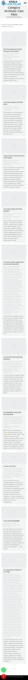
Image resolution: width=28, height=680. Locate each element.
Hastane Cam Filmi (17, 290)
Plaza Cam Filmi (14, 621)
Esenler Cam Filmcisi (17, 599)
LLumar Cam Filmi (10, 466)
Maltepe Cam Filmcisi (8, 618)
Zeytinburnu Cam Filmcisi (17, 633)
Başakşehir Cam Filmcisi (13, 582)
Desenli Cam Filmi (10, 283)
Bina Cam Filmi (11, 274)
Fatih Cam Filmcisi (17, 602)
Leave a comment (8, 58)
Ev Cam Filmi (19, 285)
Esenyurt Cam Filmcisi (9, 601)
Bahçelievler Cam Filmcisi (13, 271)
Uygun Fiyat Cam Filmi (12, 369)
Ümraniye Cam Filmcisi (13, 630)
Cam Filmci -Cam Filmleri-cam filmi (11, 276)
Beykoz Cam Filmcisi (12, 585)
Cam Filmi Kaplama (12, 161)
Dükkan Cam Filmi (11, 285)
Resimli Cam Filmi (12, 301)
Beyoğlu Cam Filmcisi (15, 587)
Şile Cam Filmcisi (10, 302)
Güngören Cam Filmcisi (13, 605)
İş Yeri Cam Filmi (15, 291)
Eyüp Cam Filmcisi (8, 602)
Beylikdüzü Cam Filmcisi (9, 273)
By (8, 56)
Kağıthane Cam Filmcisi (9, 613)
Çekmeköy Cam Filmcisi (13, 596)
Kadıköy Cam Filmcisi (18, 612)
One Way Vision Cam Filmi (10, 298)
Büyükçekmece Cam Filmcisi (15, 588)
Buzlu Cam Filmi (19, 274)
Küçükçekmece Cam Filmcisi (14, 615)
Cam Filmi (12, 53)
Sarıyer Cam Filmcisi (8, 624)
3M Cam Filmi (7, 160)
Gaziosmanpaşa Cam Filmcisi (10, 604)
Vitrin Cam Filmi (10, 310)
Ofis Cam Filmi (18, 296)
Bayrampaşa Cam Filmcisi (9, 583)
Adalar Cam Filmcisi (14, 574)
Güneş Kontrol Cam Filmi (13, 288)
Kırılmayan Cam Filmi (8, 294)
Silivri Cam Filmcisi (8, 626)
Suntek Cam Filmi (14, 307)
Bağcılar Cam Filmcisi (15, 579)
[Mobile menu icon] (25, 3)
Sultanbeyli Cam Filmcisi (12, 305)
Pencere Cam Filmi (10, 299)
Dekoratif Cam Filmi (12, 282)
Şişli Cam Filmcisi (12, 304)
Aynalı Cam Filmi (11, 269)
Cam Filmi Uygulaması (13, 367)
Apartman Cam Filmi (15, 266)
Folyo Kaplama (7, 287)
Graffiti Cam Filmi (15, 287)
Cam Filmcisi (6, 53)
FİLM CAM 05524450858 (11, 521)
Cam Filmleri (11, 55)
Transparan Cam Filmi (8, 308)
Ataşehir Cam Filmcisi (8, 268)
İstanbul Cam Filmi (14, 293)
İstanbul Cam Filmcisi (15, 610)
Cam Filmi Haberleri (13, 106)
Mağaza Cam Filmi (10, 296)
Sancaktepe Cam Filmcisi (14, 622)
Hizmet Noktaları (7, 291)
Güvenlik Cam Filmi (8, 290)
